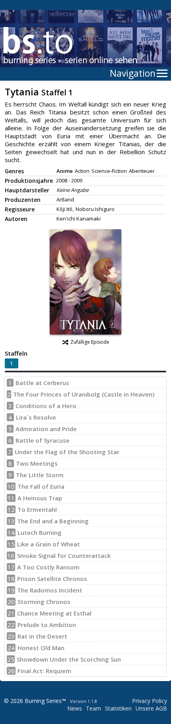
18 (11, 579)
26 (11, 671)
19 (11, 590)
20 (11, 602)
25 (10, 659)
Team (93, 708)
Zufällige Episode (89, 342)
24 (11, 648)
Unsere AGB (151, 708)
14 (11, 532)
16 (10, 555)
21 (11, 613)
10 (11, 486)
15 (11, 544)
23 (11, 636)
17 (11, 567)
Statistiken (118, 708)
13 (11, 521)
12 (11, 509)
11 (11, 498)
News (74, 708)
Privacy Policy (149, 701)
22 (11, 625)
